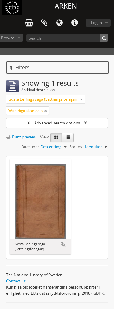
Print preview (23, 137)
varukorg (28, 23)
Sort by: (76, 146)
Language (59, 23)
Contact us (16, 281)
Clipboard (44, 23)
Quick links (74, 23)
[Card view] (56, 137)
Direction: (30, 146)
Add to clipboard (63, 245)
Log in (96, 22)
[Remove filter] (81, 99)
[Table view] (68, 137)
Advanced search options (57, 123)
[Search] (104, 38)
